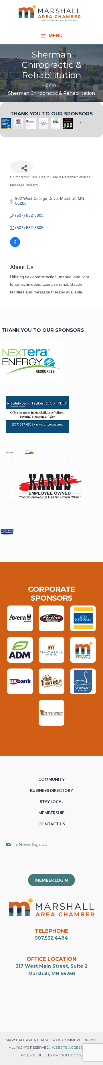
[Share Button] (21, 166)
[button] (54, 863)
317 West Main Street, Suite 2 (51, 966)
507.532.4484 (51, 938)
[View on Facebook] (15, 245)
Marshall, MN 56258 (51, 973)
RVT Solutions (67, 1055)
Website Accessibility (73, 1047)
